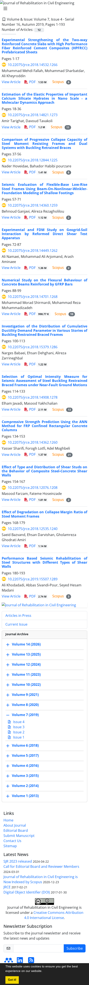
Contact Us (12, 840)
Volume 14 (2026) (26, 644)
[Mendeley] (8, 961)
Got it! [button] (12, 979)
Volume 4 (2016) (25, 765)
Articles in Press (18, 615)
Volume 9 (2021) (25, 694)
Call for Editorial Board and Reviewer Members (41, 866)
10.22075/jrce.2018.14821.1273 (32, 115)
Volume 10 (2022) (26, 684)
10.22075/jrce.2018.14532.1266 (32, 64)
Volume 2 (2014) (25, 786)
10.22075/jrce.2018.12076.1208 (32, 487)
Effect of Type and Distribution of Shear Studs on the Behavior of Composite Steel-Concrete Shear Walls (44, 471)
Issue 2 (18, 732)
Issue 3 (18, 727)
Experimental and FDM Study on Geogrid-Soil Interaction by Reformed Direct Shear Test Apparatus (44, 233)
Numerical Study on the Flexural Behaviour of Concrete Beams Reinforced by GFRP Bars (44, 282)
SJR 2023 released (17, 861)
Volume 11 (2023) (26, 674)
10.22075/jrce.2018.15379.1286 (32, 347)
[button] (43, 971)
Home (8, 820)
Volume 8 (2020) (25, 705)
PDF (37, 82)
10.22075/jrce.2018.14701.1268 (32, 296)
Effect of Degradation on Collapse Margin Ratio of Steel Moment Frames (44, 514)
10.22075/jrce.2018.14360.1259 (32, 205)
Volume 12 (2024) (26, 664)
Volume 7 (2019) (25, 715)
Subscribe (75, 948)
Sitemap (10, 846)
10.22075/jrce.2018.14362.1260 (32, 442)
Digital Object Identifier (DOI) (26, 892)
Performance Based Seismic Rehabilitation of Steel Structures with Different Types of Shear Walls (44, 562)
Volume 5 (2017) (25, 755)
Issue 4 (18, 721)
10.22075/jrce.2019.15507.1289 (32, 579)
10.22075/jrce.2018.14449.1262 (32, 250)
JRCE (7, 887)
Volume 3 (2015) (25, 775)
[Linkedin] (20, 961)
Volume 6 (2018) (25, 745)
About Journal (14, 825)
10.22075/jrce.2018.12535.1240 (32, 528)
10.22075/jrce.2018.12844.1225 (32, 160)
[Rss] (31, 961)
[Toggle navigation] (43, 9)
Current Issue (16, 624)
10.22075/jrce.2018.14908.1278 (32, 397)
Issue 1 (18, 737)
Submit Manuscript (19, 835)
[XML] (68, 24)
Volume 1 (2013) (25, 796)
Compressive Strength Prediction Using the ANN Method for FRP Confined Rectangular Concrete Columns (44, 425)
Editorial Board (15, 830)
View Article (11, 82)
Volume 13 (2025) (26, 654)
